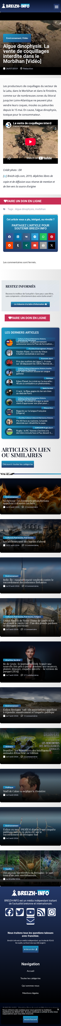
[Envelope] (30, 921)
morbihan (40, 209)
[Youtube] (30, 912)
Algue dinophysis (24, 209)
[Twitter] (20, 912)
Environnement (13, 38)
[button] (57, 7)
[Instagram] (52, 912)
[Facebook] (9, 912)
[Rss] (41, 912)
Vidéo (25, 38)
